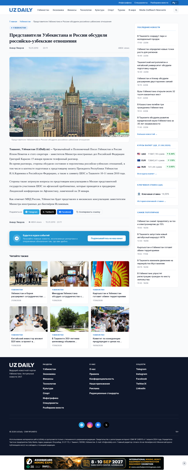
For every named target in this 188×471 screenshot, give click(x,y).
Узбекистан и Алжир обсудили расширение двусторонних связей (154, 80)
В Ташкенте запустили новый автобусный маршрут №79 (152, 236)
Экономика (58, 10)
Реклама (94, 388)
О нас (92, 369)
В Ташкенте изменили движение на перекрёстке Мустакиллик (155, 262)
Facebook (66, 212)
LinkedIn (140, 388)
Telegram (32, 212)
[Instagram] (90, 425)
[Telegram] (82, 425)
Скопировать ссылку (89, 212)
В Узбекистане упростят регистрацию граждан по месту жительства (153, 276)
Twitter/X (49, 212)
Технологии (86, 10)
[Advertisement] (94, 463)
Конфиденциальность (101, 378)
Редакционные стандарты (104, 393)
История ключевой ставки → (151, 201)
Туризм (121, 10)
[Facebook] (98, 425)
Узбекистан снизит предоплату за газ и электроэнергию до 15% (156, 222)
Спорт (111, 10)
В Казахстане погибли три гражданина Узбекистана (150, 106)
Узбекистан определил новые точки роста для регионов (155, 50)
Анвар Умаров (16, 48)
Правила (94, 374)
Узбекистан (43, 10)
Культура (99, 10)
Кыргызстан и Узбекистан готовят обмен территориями (154, 249)
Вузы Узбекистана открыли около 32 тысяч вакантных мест (156, 93)
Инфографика (125, 2)
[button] (176, 10)
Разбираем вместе (159, 2)
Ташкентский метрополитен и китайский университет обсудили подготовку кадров (154, 65)
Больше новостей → (147, 134)
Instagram (141, 374)
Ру (174, 2)
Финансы (72, 10)
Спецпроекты (141, 2)
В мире (132, 10)
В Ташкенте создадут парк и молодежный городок (151, 37)
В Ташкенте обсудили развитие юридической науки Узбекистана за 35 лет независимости (155, 120)
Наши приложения (99, 383)
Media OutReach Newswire (152, 10)
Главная (13, 21)
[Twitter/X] (106, 425)
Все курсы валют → (147, 173)
